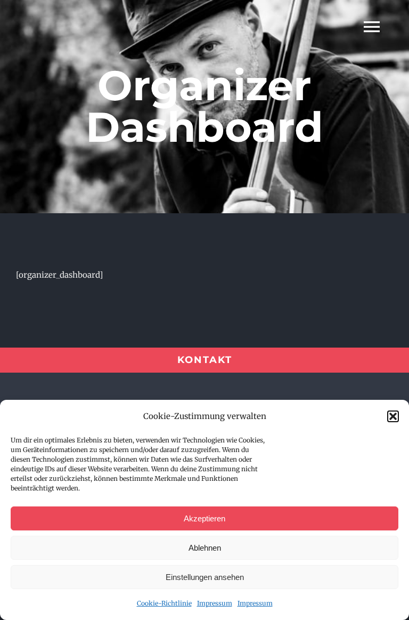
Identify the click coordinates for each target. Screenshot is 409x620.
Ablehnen (205, 547)
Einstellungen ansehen (205, 577)
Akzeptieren (204, 518)
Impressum (214, 603)
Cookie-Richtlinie (164, 603)
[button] (393, 416)
